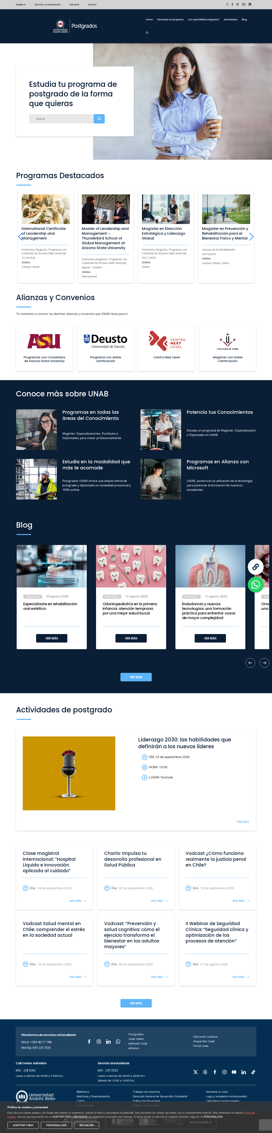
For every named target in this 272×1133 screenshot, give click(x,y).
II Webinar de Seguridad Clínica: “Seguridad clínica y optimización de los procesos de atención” (217, 932)
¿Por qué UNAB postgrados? (203, 19)
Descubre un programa (170, 19)
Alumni (92, 4)
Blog (244, 19)
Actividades (230, 19)
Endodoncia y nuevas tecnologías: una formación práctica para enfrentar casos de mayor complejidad (209, 611)
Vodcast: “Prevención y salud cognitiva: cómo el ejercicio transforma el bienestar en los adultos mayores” (132, 935)
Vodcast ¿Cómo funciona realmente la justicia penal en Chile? (216, 859)
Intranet (74, 4)
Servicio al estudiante (48, 4)
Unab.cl (20, 4)
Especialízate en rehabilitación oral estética (50, 606)
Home (149, 19)
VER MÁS (52, 638)
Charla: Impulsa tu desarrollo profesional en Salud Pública (132, 859)
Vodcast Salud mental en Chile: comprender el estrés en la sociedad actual (54, 929)
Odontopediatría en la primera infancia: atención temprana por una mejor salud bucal (130, 609)
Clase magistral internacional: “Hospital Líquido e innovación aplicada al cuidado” (49, 862)
